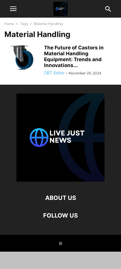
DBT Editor (54, 72)
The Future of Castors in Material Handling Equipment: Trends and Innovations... (74, 56)
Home (9, 23)
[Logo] (60, 180)
